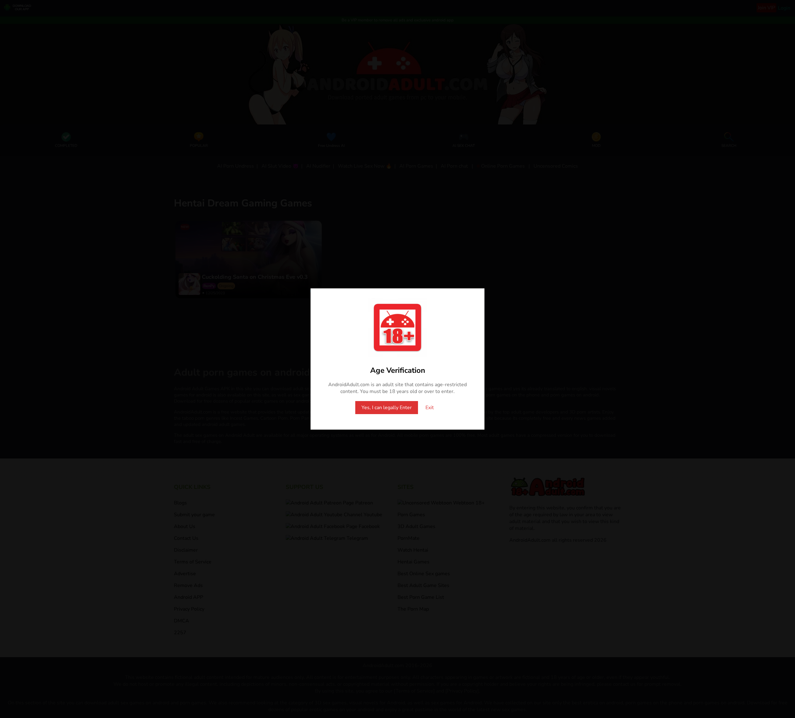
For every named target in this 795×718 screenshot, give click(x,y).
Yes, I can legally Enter (386, 407)
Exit (429, 407)
